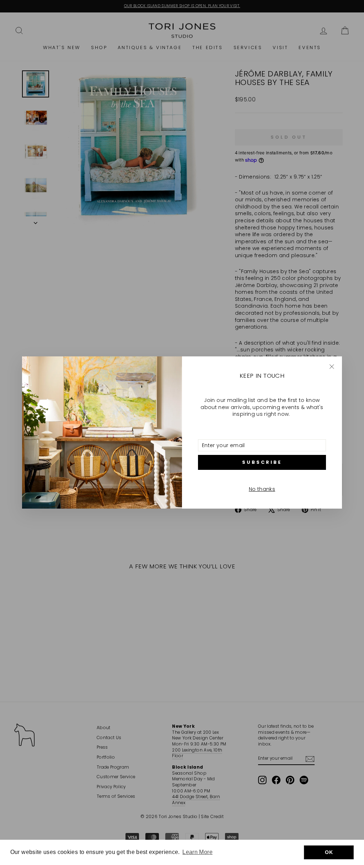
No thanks (262, 489)
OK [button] (329, 852)
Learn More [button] (197, 852)
